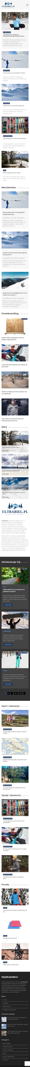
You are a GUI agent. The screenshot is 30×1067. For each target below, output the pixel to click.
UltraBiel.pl (7, 218)
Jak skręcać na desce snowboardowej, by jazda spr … (14, 35)
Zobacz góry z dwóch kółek (10, 964)
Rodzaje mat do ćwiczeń (10, 938)
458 (20, 693)
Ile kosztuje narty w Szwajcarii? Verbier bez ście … (14, 213)
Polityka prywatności (9, 1010)
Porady (5, 670)
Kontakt (5, 1003)
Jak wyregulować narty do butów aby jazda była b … (13, 821)
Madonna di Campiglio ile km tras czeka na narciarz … (15, 294)
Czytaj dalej (8, 605)
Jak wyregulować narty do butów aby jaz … (14, 139)
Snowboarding (7, 32)
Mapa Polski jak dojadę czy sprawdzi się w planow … (15, 760)
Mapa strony (7, 1006)
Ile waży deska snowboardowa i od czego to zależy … (15, 849)
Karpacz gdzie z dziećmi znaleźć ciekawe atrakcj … (14, 732)
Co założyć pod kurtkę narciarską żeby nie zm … (15, 911)
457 (16, 693)
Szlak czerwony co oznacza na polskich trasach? (14, 590)
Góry (4, 170)
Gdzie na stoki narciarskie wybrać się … (14, 105)
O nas (5, 1000)
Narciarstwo (6, 70)
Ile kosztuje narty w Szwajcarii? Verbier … (14, 73)
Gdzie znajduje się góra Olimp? (12, 173)
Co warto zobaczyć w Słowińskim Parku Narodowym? (14, 788)
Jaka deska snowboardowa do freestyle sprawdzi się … (13, 420)
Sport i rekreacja (7, 729)
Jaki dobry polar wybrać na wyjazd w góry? (13, 877)
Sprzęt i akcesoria (7, 136)
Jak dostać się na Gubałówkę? (11, 471)
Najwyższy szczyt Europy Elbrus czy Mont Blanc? (13, 493)
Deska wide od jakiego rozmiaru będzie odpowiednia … (13, 339)
